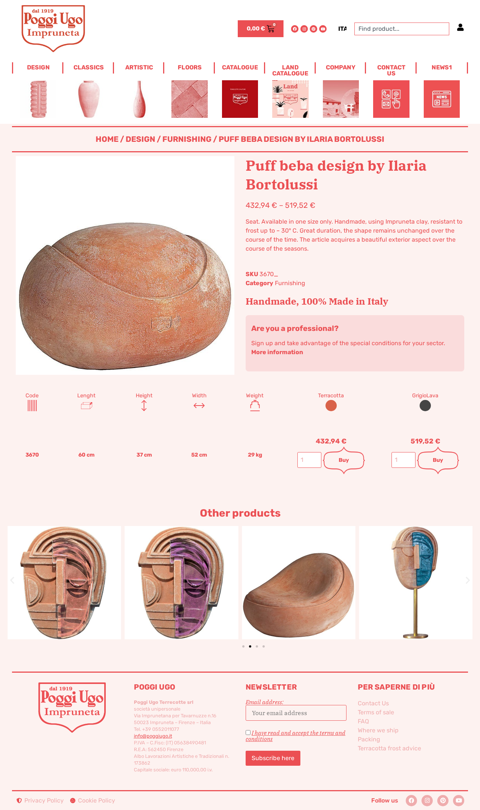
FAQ (363, 721)
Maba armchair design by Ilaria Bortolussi (213, 570)
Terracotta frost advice (389, 748)
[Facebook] (294, 29)
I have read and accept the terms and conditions (295, 735)
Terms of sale (376, 712)
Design (140, 139)
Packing (369, 739)
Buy (344, 460)
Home (107, 139)
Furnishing (187, 139)
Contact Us (373, 703)
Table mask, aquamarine (330, 570)
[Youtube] (323, 29)
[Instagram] (304, 29)
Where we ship (378, 730)
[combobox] (401, 29)
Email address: (265, 702)
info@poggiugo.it (153, 736)
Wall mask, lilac (96, 570)
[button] (12, 580)
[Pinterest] (313, 29)
